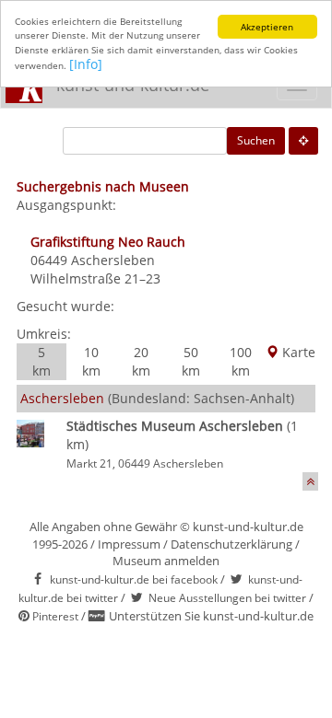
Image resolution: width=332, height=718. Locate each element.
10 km (91, 361)
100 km (241, 361)
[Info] (85, 64)
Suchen (256, 140)
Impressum (129, 544)
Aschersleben (113, 260)
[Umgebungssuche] (303, 141)
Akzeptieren (267, 26)
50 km (191, 361)
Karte (297, 352)
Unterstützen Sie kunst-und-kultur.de (211, 616)
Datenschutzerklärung (231, 544)
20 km (141, 361)
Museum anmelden (166, 560)
